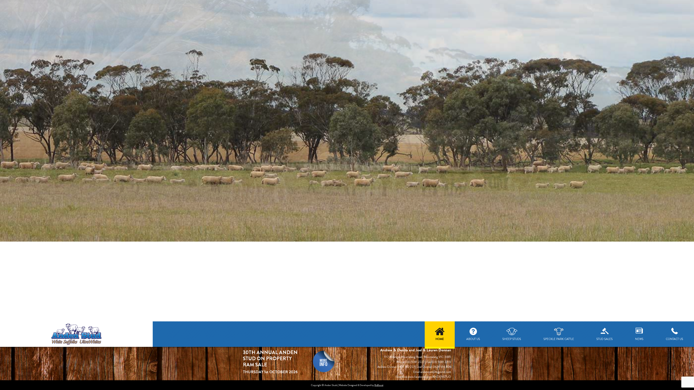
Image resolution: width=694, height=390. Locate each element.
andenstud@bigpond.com (435, 372)
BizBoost (378, 385)
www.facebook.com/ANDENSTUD (429, 376)
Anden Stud (76, 334)
